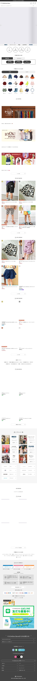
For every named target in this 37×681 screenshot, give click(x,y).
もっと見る (18, 146)
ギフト (21, 552)
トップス (3, 550)
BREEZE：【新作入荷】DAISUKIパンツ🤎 (7, 114)
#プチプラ (31, 335)
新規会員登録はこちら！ (18, 583)
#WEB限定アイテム (25, 335)
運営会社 (3, 664)
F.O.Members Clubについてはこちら (18, 569)
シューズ (20, 550)
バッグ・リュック (24, 550)
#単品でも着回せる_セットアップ (13, 335)
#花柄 (19, 337)
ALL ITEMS (21, 50)
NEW (9, 50)
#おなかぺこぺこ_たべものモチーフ (26, 337)
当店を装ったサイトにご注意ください (7, 638)
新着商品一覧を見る (18, 397)
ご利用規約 (3, 662)
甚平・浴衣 (13, 552)
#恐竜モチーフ (8, 337)
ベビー (5, 552)
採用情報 (3, 666)
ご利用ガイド (16, 594)
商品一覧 (14, 415)
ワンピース (16, 550)
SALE (27, 50)
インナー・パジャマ (31, 550)
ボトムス (7, 550)
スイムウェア (17, 552)
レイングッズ (8, 552)
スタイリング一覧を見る (18, 544)
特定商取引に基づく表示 (22, 666)
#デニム (21, 335)
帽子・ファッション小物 (28, 552)
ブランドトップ (14, 413)
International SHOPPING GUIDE (6, 635)
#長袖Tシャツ (6, 335)
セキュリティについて (21, 664)
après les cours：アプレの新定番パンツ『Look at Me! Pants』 (10, 129)
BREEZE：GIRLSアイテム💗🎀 (6, 143)
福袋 (23, 552)
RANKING (15, 50)
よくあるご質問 (21, 594)
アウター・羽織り (11, 550)
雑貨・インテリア (18, 553)
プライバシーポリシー (21, 662)
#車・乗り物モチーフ (14, 337)
